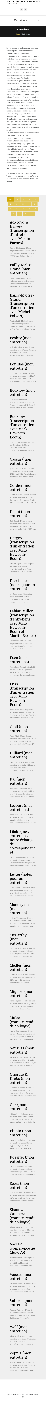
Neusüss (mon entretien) (22, 1050)
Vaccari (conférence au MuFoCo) (22, 1248)
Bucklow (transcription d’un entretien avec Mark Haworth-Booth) (22, 427)
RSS (23, 1397)
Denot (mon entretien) (20, 514)
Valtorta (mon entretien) (21, 1303)
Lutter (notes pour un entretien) (21, 878)
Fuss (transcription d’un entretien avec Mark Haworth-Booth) (22, 694)
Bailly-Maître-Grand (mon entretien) (22, 269)
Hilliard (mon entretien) (21, 755)
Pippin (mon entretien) (20, 1133)
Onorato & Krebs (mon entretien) (20, 1078)
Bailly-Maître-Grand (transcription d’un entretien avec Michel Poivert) (22, 305)
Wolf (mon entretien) (19, 1329)
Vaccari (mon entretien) (21, 1277)
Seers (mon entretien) (19, 1186)
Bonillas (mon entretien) (22, 366)
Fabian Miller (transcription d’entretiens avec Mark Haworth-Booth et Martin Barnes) (23, 623)
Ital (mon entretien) (18, 781)
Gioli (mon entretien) (19, 729)
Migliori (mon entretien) (21, 994)
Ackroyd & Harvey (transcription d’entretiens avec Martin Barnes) (22, 232)
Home (18, 34)
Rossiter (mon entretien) (22, 1159)
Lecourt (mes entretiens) (21, 808)
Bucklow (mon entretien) (22, 392)
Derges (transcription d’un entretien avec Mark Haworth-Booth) (22, 548)
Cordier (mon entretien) (21, 488)
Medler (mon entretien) (20, 967)
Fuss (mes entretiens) (19, 660)
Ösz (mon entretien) (18, 1107)
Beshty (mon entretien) (21, 340)
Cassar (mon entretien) (20, 461)
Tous (10, 199)
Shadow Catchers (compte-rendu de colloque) (23, 1216)
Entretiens (20, 20)
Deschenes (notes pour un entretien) (22, 585)
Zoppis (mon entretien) (20, 1355)
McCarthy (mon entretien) (18, 939)
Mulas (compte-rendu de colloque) (23, 1022)
